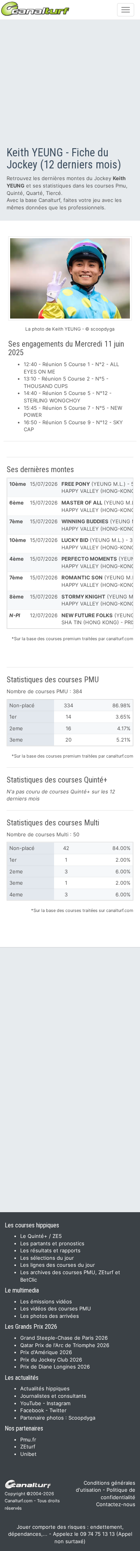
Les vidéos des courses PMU (55, 1308)
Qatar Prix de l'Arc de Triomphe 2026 (64, 1345)
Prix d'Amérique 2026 (46, 1352)
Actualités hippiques (45, 1388)
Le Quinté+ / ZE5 (41, 1236)
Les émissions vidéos (46, 1301)
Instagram (58, 1403)
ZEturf (27, 1446)
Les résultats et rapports (50, 1250)
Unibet (28, 1454)
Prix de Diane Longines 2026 (55, 1366)
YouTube (30, 1403)
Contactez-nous (115, 1504)
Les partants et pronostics (52, 1243)
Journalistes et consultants (53, 1396)
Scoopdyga (81, 1418)
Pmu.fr (28, 1439)
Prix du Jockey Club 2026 (51, 1359)
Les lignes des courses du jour (57, 1265)
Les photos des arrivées (49, 1316)
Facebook (32, 1410)
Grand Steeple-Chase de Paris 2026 (64, 1338)
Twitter (57, 1410)
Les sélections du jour (47, 1258)
